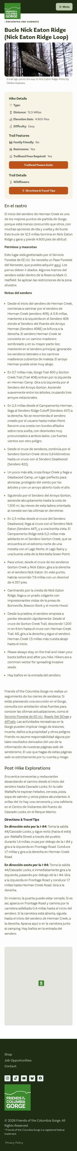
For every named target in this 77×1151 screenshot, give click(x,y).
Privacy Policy (14, 1143)
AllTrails (10, 722)
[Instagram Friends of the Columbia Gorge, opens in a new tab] (7, 1078)
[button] (41, 983)
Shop (8, 1054)
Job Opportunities (17, 1060)
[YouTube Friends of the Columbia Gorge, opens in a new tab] (24, 1078)
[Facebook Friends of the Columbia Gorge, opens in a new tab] (40, 1078)
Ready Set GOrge (56, 717)
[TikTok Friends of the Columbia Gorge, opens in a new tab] (16, 1078)
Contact (10, 1066)
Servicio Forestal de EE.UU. (23, 717)
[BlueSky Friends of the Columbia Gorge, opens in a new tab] (32, 1078)
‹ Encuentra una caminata (21, 21)
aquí (57, 265)
